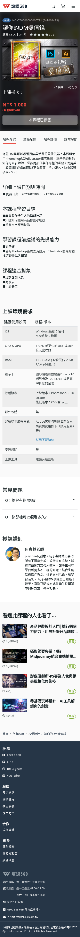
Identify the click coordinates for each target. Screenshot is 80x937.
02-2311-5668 (15, 902)
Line (10, 762)
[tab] (9, 139)
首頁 (5, 734)
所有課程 (18, 734)
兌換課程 (8, 799)
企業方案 (8, 813)
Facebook (14, 755)
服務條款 (8, 846)
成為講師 (8, 830)
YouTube (13, 776)
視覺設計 (34, 734)
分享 (75, 87)
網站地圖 (8, 860)
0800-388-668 (15, 909)
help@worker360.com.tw (23, 917)
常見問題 (8, 792)
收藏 (60, 87)
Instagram (15, 769)
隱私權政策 (10, 853)
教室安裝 (8, 806)
